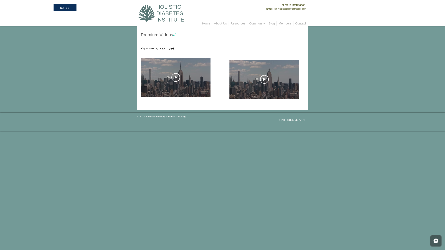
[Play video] (175, 77)
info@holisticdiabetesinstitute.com (290, 9)
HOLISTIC (168, 7)
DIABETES (169, 13)
